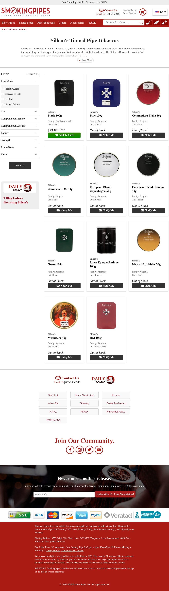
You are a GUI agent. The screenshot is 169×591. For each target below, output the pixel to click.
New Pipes (8, 22)
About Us (53, 403)
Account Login (129, 10)
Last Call (9, 99)
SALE (92, 22)
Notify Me (108, 135)
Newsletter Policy (116, 411)
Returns (116, 395)
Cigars (62, 22)
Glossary (84, 403)
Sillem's (23, 29)
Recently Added (12, 88)
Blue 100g (96, 115)
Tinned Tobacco (8, 29)
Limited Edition (12, 104)
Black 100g (55, 115)
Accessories (77, 22)
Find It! (20, 165)
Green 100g (55, 264)
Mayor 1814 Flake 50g (146, 264)
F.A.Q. (53, 411)
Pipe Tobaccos (46, 22)
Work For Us (53, 419)
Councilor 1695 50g (60, 189)
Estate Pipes (26, 22)
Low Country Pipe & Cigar (78, 547)
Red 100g (96, 337)
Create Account (129, 13)
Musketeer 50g (57, 337)
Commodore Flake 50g (146, 115)
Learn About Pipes (84, 395)
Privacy (84, 411)
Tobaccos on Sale (13, 94)
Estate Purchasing (116, 403)
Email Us (100, 14)
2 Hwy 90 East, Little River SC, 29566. (65, 550)
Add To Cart (66, 135)
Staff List (53, 395)
